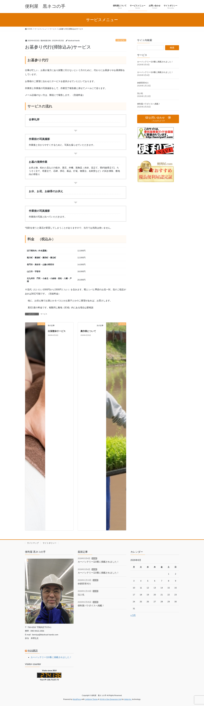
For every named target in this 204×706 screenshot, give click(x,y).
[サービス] (35, 426)
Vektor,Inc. (128, 699)
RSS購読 (33, 650)
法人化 (140, 93)
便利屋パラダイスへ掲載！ (148, 104)
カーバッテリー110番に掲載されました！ (155, 62)
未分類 (94, 558)
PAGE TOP (196, 682)
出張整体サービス (57, 331)
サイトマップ (33, 543)
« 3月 (133, 615)
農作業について (88, 331)
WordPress (77, 699)
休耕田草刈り (143, 83)
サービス (120, 40)
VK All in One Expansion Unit (110, 699)
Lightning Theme (91, 699)
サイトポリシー (49, 543)
